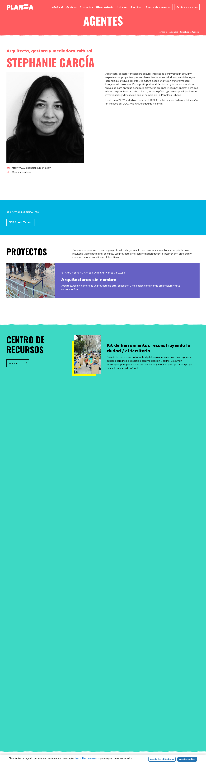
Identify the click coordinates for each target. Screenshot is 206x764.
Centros (71, 7)
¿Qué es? (57, 7)
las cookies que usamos (87, 758)
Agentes (136, 7)
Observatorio (104, 7)
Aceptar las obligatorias (162, 759)
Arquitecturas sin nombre (88, 279)
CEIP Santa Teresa (20, 222)
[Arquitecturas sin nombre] (30, 280)
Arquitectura (74, 273)
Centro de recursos (158, 7)
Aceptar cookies (187, 759)
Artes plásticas (94, 273)
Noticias (122, 7)
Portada (162, 31)
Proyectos (86, 7)
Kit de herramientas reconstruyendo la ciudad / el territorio (149, 348)
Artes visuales (115, 273)
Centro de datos (187, 7)
